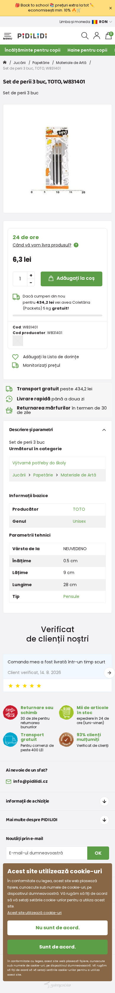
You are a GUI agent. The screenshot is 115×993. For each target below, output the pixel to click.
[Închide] (111, 8)
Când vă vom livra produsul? (42, 245)
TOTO (79, 509)
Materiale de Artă (71, 62)
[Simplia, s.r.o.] (57, 985)
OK (98, 853)
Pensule (71, 596)
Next (109, 672)
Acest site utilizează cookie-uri (34, 912)
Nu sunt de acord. (58, 927)
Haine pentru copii (87, 50)
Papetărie (40, 62)
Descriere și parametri (31, 429)
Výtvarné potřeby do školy (39, 463)
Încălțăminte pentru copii (32, 50)
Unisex (79, 521)
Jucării (19, 62)
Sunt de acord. (57, 946)
